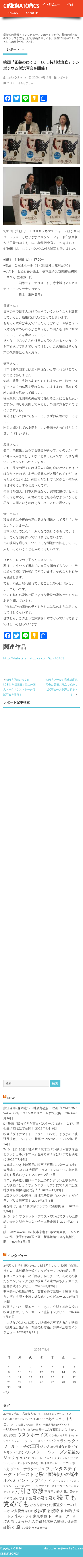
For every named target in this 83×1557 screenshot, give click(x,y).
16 (8, 1377)
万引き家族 (29, 1491)
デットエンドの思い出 (30, 1463)
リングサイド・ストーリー (49, 1486)
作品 (70, 4)
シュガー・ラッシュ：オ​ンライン (31, 1441)
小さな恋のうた (41, 1505)
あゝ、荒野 (17, 1424)
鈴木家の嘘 (52, 1521)
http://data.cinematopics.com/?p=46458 (33, 658)
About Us (32, 13)
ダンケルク (63, 1458)
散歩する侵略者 (48, 1510)
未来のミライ (21, 1516)
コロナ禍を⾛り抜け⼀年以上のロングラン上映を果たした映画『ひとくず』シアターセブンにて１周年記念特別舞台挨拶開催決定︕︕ (40, 1185)
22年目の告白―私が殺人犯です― (23, 1414)
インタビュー (51, 4)
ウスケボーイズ (32, 1434)
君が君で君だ (44, 1498)
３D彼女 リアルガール (34, 1528)
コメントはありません (20, 83)
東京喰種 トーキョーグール (54, 1516)
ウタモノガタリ (58, 1435)
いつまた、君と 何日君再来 (40, 1424)
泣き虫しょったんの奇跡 (22, 1521)
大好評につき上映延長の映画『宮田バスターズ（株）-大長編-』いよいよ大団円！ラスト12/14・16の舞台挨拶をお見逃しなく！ (41, 1170)
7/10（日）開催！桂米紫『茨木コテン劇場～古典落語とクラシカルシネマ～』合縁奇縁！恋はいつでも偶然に (40, 1154)
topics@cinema (16, 77)
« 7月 (6, 1392)
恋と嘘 (29, 1511)
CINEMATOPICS (21, 5)
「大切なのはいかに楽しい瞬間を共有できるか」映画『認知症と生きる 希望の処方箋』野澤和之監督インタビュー (40, 1327)
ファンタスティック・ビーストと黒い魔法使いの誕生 (41, 1471)
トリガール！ (51, 1463)
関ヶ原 (13, 1527)
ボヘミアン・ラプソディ (27, 1480)
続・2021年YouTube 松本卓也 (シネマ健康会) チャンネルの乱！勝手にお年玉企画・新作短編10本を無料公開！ (41, 1237)
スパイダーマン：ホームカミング (38, 1458)
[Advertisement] (41, 890)
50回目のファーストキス (57, 1413)
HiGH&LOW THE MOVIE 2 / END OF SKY (25, 1419)
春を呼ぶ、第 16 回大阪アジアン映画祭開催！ (35, 1206)
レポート (13, 49)
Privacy (13, 13)
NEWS (11, 1098)
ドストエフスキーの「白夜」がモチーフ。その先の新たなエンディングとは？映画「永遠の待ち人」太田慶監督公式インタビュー (40, 1281)
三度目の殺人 (53, 1491)
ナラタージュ (34, 1468)
